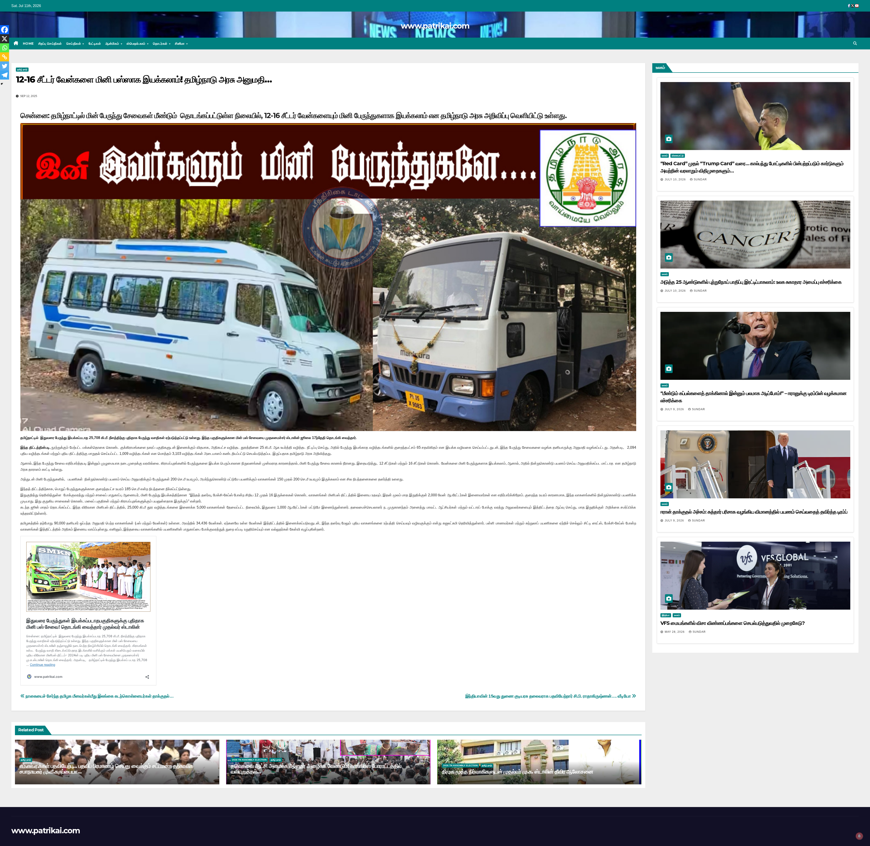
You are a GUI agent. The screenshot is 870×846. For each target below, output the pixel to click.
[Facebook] (4, 29)
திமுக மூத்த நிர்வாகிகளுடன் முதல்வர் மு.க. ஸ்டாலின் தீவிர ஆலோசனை (517, 771)
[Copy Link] (4, 56)
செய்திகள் (74, 43)
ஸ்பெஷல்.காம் (136, 43)
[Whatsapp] (4, 47)
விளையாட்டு (678, 155)
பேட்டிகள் (95, 43)
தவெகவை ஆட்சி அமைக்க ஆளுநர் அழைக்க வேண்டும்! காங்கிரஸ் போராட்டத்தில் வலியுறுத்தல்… (316, 769)
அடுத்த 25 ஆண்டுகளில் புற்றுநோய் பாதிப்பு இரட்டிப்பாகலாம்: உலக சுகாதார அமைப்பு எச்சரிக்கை (750, 282)
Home (28, 43)
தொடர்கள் (160, 43)
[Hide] (2, 84)
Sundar (700, 179)
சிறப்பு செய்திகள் (50, 43)
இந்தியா (666, 615)
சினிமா (180, 43)
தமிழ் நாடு (22, 69)
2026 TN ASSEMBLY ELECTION (249, 760)
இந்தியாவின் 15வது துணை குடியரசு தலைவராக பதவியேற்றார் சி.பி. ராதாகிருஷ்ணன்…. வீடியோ (548, 696)
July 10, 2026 (676, 179)
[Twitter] (4, 65)
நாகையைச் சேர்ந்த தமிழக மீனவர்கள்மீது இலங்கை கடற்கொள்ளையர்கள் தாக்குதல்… (99, 696)
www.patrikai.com (435, 26)
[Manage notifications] (859, 836)
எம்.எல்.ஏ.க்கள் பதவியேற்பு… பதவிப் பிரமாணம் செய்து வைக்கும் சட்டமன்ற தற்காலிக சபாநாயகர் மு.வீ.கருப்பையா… (106, 769)
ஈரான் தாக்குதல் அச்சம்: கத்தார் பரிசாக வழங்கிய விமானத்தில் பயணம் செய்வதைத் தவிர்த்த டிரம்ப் (753, 512)
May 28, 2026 (675, 631)
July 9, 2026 (675, 409)
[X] (4, 38)
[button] (855, 43)
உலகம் (664, 155)
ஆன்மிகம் (112, 43)
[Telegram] (4, 75)
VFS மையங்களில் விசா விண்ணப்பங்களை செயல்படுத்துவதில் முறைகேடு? (732, 623)
